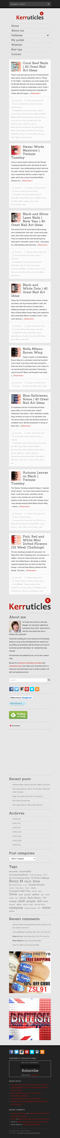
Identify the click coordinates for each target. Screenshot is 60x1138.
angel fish (14, 114)
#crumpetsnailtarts (18, 874)
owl (29, 460)
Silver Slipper (40, 272)
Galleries (16, 35)
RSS (37, 689)
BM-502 (43, 114)
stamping (26, 201)
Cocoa (44, 117)
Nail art (33, 104)
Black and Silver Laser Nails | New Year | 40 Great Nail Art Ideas (29, 219)
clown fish (37, 117)
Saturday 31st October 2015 (36, 383)
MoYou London (41, 198)
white (24, 204)
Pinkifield (14, 591)
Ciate (21, 265)
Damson (13, 453)
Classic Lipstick (31, 194)
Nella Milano (15, 134)
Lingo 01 (32, 198)
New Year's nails (39, 269)
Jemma (14, 932)
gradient (27, 453)
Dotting (30, 581)
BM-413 (38, 446)
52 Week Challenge (21, 581)
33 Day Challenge (36, 875)
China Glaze (15, 265)
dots (34, 336)
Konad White (24, 198)
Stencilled (39, 329)
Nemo (22, 134)
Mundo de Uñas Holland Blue (34, 127)
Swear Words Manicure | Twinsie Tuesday (27, 152)
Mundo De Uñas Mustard (19, 130)
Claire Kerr (18, 100)
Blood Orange (29, 114)
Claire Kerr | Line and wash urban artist (29, 1133)
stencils (22, 339)
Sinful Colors (28, 904)
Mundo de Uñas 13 (17, 124)
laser (33, 265)
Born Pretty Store (16, 450)
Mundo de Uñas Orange (36, 130)
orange (42, 524)
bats (45, 443)
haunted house (16, 456)
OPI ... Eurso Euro (21, 460)
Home (15, 26)
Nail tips (16, 49)
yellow (41, 527)
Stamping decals (16, 107)
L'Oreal (11, 898)
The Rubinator (34, 591)
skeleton (42, 460)
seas (43, 134)
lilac (16, 898)
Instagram (22, 689)
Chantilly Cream (20, 194)
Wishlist (16, 45)
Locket (38, 265)
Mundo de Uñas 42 (30, 124)
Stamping (39, 104)
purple (31, 901)
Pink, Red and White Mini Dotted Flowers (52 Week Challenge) (29, 542)
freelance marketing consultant (30, 663)
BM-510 (20, 117)
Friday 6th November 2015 (36, 326)
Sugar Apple (15, 137)
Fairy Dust (27, 265)
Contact (16, 54)
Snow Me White (39, 905)
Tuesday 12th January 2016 (36, 188)
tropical (22, 137)
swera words (34, 201)
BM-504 (13, 117)
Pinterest (27, 689)
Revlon (45, 901)
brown (25, 885)
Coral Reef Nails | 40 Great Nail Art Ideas (35, 66)
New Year (31, 269)
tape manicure (15, 275)
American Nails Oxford (20, 924)
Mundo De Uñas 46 (17, 127)
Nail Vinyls (14, 259)
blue (12, 446)
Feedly (37, 1052)
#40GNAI (18, 110)
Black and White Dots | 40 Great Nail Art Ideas (29, 290)
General (17, 386)
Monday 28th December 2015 (37, 252)
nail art (22, 898)
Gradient (33, 436)
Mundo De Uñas (36, 120)
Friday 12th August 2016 (35, 100)
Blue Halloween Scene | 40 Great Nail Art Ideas (36, 399)
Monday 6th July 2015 (34, 578)
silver (33, 272)
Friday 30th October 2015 (35, 433)
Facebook (12, 689)
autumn (17, 520)
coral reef (18, 120)
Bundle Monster (28, 117)
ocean (27, 134)
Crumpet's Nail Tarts (19, 891)
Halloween (34, 453)
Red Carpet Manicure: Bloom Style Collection (27, 805)
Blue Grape (18, 446)
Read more (35, 93)
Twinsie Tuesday (32, 191)
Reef (39, 134)
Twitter (17, 689)
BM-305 (31, 446)
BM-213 (25, 446)
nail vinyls (14, 269)
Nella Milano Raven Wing (33, 351)
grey (42, 895)
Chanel (11, 888)
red (28, 591)
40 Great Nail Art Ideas (22, 104)
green (35, 894)
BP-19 (39, 520)
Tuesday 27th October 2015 (36, 514)
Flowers (36, 581)
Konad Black (15, 198)
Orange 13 (14, 527)
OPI (12, 460)
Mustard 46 (26, 524)
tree (12, 463)
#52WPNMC (19, 584)
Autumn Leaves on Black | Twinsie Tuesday (29, 478)
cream (33, 888)
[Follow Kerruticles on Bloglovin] (21, 699)
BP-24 (25, 450)
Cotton (24, 120)
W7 (39, 908)
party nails (18, 272)
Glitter (33, 255)
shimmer (12, 905)
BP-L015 (31, 450)
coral (13, 120)
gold (21, 894)
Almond (40, 110)
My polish (17, 40)
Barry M (21, 114)
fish (28, 120)
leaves (44, 520)
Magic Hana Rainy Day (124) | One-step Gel (27, 796)
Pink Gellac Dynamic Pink (21, 800)
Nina (12, 272)
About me (17, 30)
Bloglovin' (32, 689)
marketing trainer (15, 666)
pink (12, 201)
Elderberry (20, 453)
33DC (45, 875)
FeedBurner (34, 1075)
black (39, 262)
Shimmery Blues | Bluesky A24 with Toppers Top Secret (31, 784)
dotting (24, 588)
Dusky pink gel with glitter (32, 940)
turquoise (29, 137)
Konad (39, 194)
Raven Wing (33, 134)
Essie (40, 891)
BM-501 (37, 114)
